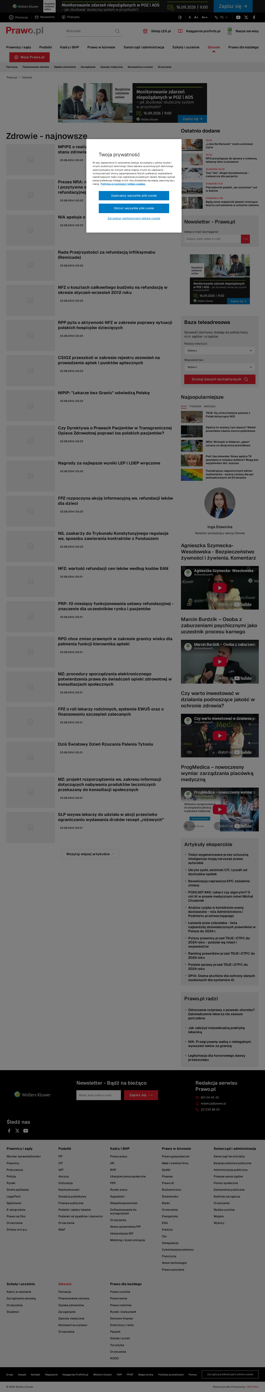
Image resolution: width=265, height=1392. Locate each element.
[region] (134, 186)
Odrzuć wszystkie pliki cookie (134, 208)
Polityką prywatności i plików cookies (123, 184)
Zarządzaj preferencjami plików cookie (134, 218)
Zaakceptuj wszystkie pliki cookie (134, 195)
